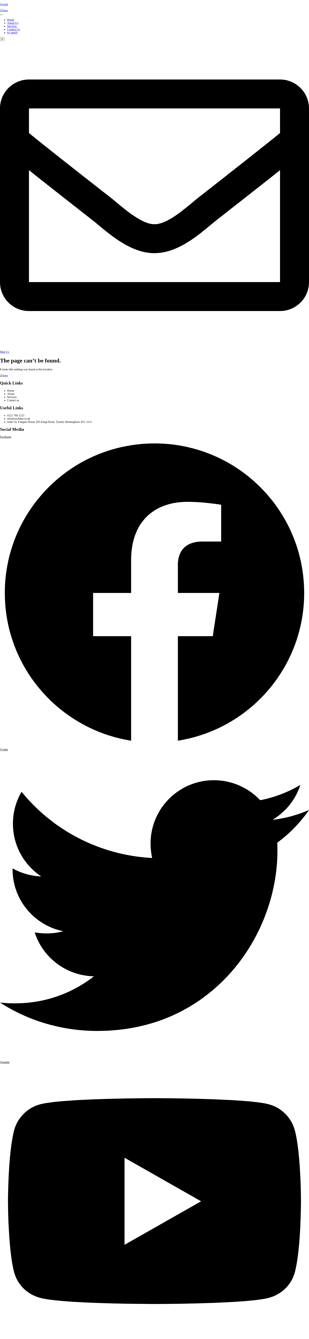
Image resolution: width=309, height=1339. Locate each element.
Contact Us (13, 29)
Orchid (4, 4)
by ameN (12, 32)
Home (10, 19)
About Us (12, 22)
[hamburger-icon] (1, 14)
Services (12, 26)
